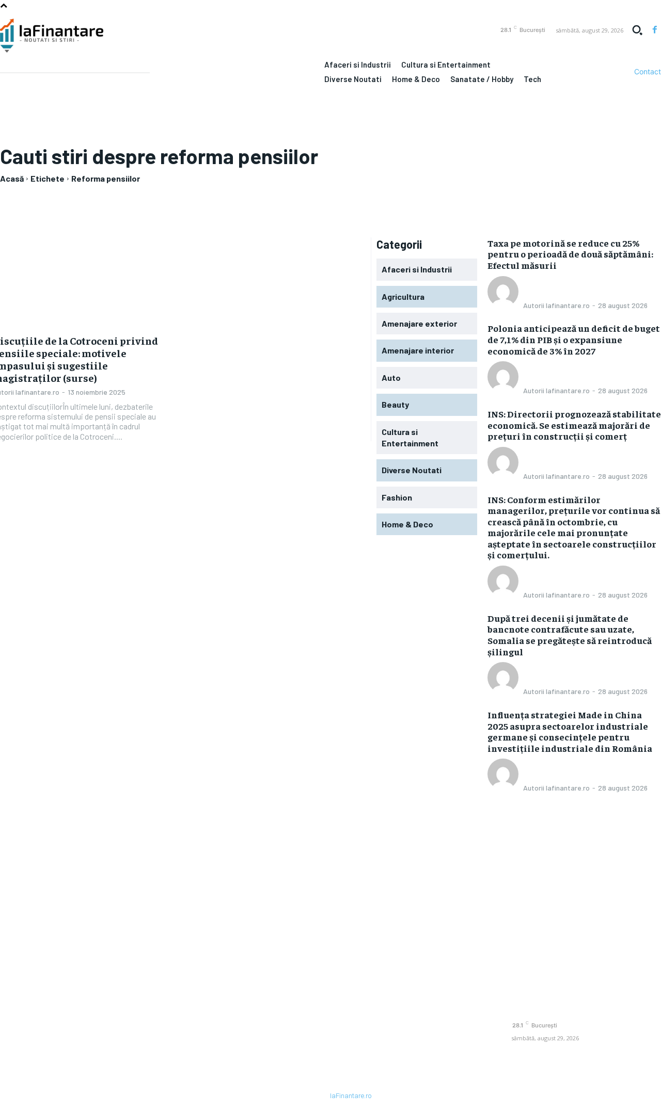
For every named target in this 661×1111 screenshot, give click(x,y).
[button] (637, 30)
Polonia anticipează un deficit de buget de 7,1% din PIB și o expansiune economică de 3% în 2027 (573, 339)
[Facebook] (655, 30)
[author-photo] (504, 304)
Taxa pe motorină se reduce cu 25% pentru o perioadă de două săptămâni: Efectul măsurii (570, 254)
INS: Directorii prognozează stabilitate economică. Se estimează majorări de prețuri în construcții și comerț (574, 425)
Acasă (12, 178)
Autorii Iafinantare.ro (556, 305)
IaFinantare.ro (350, 1096)
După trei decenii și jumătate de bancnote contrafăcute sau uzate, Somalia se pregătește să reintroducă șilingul (569, 634)
